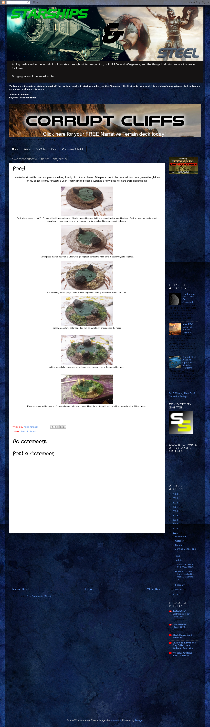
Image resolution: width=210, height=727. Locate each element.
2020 (175, 511)
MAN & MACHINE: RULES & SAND (184, 565)
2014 (175, 594)
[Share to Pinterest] (64, 427)
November (181, 536)
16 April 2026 (178, 627)
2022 (175, 502)
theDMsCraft (179, 611)
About (54, 149)
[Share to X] (58, 427)
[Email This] (51, 427)
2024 (175, 494)
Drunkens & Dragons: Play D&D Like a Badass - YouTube (184, 645)
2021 (175, 507)
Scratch (25, 431)
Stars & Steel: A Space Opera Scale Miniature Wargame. (189, 362)
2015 (175, 533)
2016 (175, 528)
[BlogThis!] (54, 427)
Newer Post (20, 589)
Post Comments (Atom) (39, 596)
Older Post (154, 589)
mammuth (115, 720)
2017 (175, 524)
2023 (175, 498)
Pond (177, 556)
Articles (27, 149)
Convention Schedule (73, 149)
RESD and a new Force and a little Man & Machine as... (184, 575)
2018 (175, 520)
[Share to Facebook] (61, 427)
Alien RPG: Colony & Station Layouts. (188, 328)
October (179, 541)
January (179, 589)
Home (15, 149)
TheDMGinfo (179, 624)
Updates (179, 560)
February (180, 585)
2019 (175, 515)
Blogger (139, 720)
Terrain (33, 431)
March (178, 545)
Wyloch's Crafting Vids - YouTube (182, 654)
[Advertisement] (87, 560)
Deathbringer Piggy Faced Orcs (181, 615)
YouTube (41, 149)
